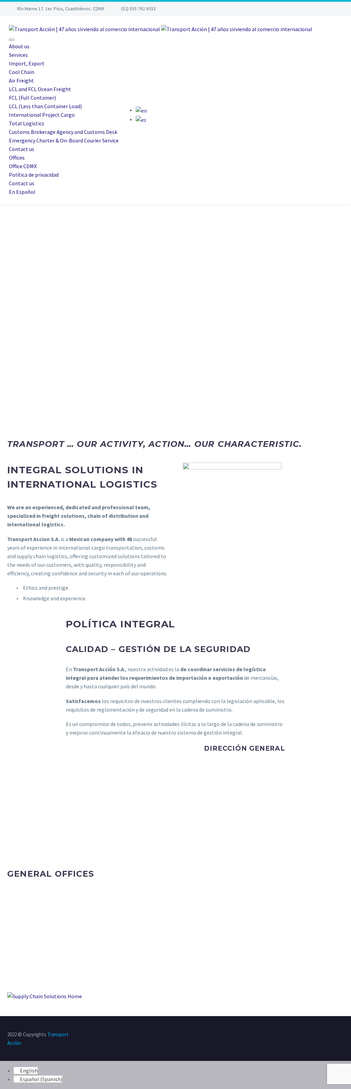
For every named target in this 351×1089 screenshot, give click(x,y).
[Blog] (329, 9)
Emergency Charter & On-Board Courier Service (64, 140)
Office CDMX (23, 166)
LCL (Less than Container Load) (45, 106)
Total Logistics (26, 123)
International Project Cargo (42, 114)
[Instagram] (319, 9)
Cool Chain (21, 71)
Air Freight (21, 80)
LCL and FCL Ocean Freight (40, 89)
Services (18, 54)
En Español (22, 191)
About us (19, 46)
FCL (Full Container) (32, 97)
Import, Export (27, 63)
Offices (17, 157)
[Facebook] (298, 9)
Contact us (21, 149)
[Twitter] (308, 9)
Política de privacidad (34, 174)
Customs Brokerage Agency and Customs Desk (63, 131)
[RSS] (341, 1035)
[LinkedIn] (315, 1035)
